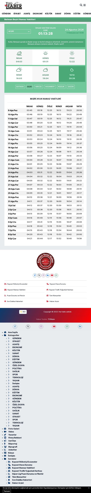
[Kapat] (89, 488)
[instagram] (41, 327)
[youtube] (54, 327)
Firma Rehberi (14, 438)
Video (11, 432)
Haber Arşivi (54, 301)
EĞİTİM (76, 14)
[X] (39, 275)
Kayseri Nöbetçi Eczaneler (17, 284)
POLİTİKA (17, 369)
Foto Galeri (13, 429)
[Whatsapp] (56, 275)
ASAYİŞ (27, 14)
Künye (11, 453)
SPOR (15, 375)
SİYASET (17, 14)
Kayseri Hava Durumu (58, 284)
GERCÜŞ (38, 87)
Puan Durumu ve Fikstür (16, 295)
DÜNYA (67, 14)
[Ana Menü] (84, 5)
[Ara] (81, 5)
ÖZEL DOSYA (18, 365)
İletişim (15, 384)
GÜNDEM (6, 14)
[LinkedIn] (48, 275)
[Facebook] (35, 275)
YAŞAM (15, 381)
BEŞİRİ (29, 87)
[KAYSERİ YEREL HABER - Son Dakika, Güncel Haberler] (13, 5)
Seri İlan (12, 441)
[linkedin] (80, 327)
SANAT (58, 14)
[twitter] (28, 327)
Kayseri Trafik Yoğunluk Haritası (61, 290)
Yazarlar (12, 435)
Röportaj (12, 444)
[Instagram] (43, 275)
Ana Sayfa (13, 332)
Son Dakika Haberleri (15, 301)
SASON (71, 87)
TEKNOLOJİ (17, 377)
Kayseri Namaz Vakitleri (16, 290)
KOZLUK (61, 87)
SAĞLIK (16, 371)
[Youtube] (52, 275)
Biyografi (12, 447)
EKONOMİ (37, 14)
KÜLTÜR (48, 14)
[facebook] (15, 327)
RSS (24, 312)
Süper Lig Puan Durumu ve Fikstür (27, 474)
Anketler (12, 450)
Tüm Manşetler (55, 295)
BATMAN (20, 87)
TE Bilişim (51, 319)
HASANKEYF (50, 87)
